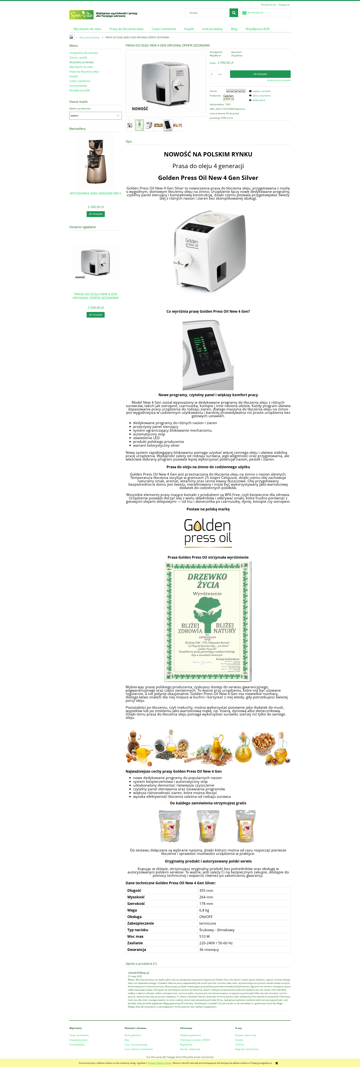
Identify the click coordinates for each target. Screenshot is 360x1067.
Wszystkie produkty (81, 62)
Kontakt (239, 1039)
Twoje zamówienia (79, 1035)
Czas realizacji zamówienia (139, 1049)
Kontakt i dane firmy (245, 1035)
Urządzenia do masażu (83, 53)
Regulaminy (186, 1044)
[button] (259, 91)
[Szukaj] (234, 12)
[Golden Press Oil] (228, 97)
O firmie (239, 1044)
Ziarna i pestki (78, 57)
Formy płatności (133, 1035)
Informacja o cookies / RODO (195, 1039)
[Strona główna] (108, 14)
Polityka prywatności (190, 1035)
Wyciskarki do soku (81, 67)
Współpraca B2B (79, 90)
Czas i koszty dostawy (136, 1044)
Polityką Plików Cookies (160, 1063)
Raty (127, 1039)
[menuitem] (87, 29)
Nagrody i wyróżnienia (247, 1049)
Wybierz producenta (79, 108)
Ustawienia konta (78, 1039)
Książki (73, 76)
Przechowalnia (77, 1044)
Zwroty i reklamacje (190, 1049)
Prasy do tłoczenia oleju (84, 71)
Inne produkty (78, 85)
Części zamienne (79, 81)
